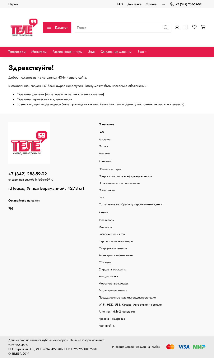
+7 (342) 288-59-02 (188, 4)
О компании (107, 190)
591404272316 (53, 349)
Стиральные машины (116, 51)
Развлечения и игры (67, 51)
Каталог (61, 27)
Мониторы (38, 51)
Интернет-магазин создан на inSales (136, 347)
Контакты (104, 153)
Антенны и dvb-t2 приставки (117, 311)
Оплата (151, 4)
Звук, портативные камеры (116, 241)
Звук (91, 51)
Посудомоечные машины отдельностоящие (127, 297)
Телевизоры (16, 51)
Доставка (134, 4)
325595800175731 (85, 349)
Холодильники (108, 276)
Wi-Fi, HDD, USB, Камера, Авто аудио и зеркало (130, 304)
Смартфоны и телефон (113, 248)
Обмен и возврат (110, 169)
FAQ (120, 4)
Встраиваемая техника (113, 290)
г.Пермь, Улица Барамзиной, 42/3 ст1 (46, 188)
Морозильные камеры (113, 283)
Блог (102, 197)
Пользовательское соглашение (119, 183)
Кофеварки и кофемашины (116, 255)
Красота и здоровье (112, 319)
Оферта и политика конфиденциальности (125, 176)
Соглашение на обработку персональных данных (131, 204)
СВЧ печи (105, 262)
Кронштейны (107, 325)
